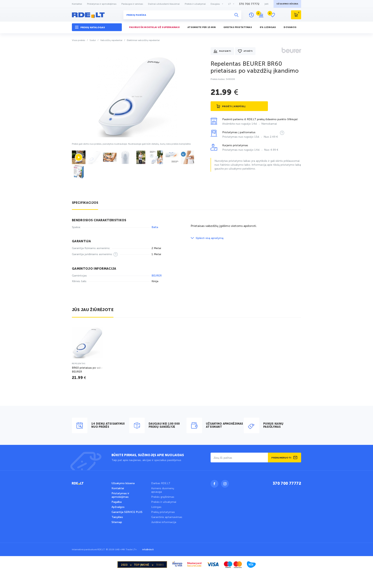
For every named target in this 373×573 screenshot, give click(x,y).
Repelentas (78, 363)
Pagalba (117, 502)
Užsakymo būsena (123, 483)
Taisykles (117, 517)
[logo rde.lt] (97, 15)
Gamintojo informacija (94, 268)
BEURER (157, 275)
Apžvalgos (118, 507)
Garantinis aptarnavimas (166, 517)
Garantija (81, 241)
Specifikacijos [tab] (85, 203)
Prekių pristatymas (163, 512)
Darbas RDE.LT (160, 483)
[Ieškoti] (236, 14)
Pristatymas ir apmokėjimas (101, 4)
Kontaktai (77, 4)
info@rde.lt (148, 549)
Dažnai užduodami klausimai (164, 4)
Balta (156, 227)
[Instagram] (225, 484)
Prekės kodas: (223, 79)
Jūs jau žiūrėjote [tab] (92, 310)
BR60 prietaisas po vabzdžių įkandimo (255, 67)
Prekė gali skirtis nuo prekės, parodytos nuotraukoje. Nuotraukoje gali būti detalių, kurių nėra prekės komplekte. (131, 144)
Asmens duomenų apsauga (162, 490)
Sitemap (117, 522)
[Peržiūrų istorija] (251, 15)
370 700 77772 (249, 4)
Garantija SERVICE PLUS (127, 512)
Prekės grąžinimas (162, 497)
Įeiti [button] (266, 4)
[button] (97, 27)
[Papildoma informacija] (282, 132)
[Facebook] (214, 484)
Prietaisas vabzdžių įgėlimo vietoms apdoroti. (224, 226)
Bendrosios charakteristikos (99, 220)
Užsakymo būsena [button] (287, 4)
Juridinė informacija (163, 522)
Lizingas (156, 507)
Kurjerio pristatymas (250, 147)
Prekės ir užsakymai (195, 4)
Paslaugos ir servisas (132, 4)
